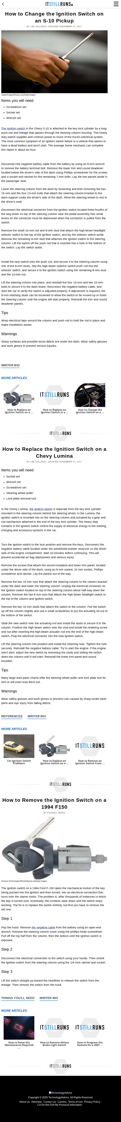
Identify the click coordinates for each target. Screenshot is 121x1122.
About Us (24, 1101)
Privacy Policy (92, 1101)
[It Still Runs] (59, 4)
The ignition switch (13, 128)
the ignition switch (40, 509)
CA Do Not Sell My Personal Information (59, 1104)
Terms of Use (75, 1101)
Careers (62, 1101)
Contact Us (49, 1101)
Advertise (36, 1101)
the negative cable (43, 927)
